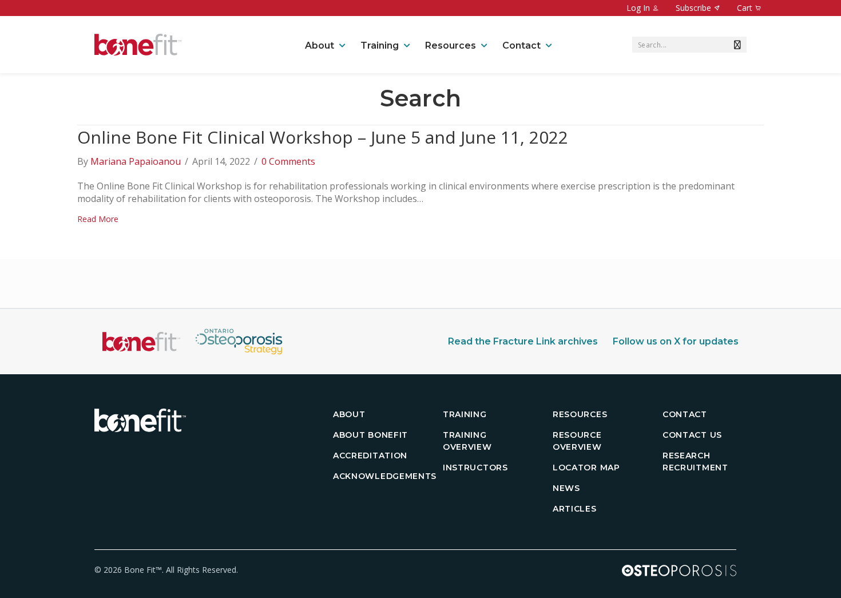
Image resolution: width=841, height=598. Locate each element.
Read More (97, 219)
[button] (735, 45)
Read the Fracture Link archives (523, 341)
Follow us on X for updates (676, 341)
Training (379, 45)
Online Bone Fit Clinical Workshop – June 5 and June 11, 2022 (322, 137)
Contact (521, 45)
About (319, 45)
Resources (450, 45)
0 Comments (288, 161)
